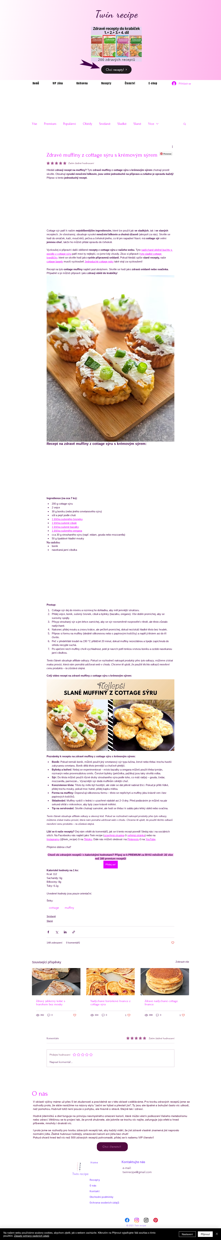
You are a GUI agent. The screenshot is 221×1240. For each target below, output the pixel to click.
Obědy (87, 124)
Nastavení (187, 1234)
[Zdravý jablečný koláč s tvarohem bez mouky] (56, 981)
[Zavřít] (217, 1234)
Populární (69, 124)
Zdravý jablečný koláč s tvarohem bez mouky (50, 1002)
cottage (54, 907)
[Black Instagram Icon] (146, 1220)
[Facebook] (127, 1220)
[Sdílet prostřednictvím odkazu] (73, 932)
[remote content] (110, 204)
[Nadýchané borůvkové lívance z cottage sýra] (110, 981)
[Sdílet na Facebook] (48, 932)
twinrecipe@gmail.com (137, 1172)
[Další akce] (172, 146)
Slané (137, 124)
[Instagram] (137, 1220)
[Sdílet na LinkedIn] (65, 932)
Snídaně (104, 124)
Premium (50, 124)
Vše (34, 124)
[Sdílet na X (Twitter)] (56, 932)
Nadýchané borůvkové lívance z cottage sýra (110, 1002)
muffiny (69, 907)
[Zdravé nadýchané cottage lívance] (165, 981)
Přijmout (205, 1234)
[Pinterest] (156, 1220)
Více (151, 124)
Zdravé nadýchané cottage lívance (161, 1002)
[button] (184, 123)
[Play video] (110, 715)
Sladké (122, 124)
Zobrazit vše (182, 961)
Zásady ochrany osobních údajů (31, 1235)
